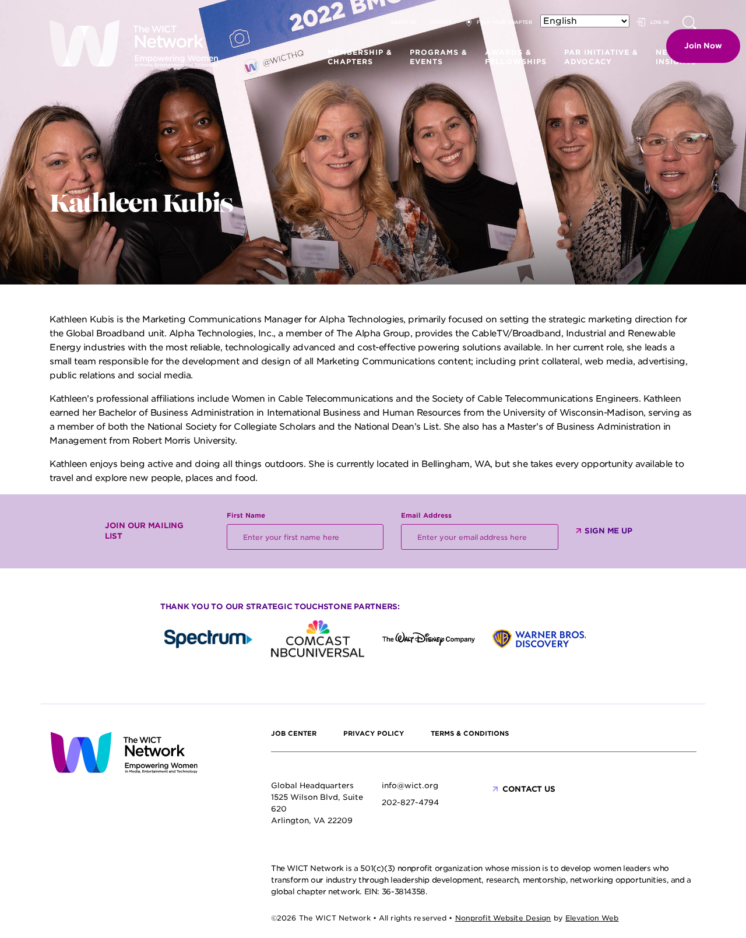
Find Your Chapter (504, 22)
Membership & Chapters (360, 57)
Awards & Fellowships (516, 57)
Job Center (293, 733)
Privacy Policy (373, 733)
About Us (403, 22)
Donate (441, 22)
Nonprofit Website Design (503, 918)
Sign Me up (608, 530)
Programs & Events (438, 57)
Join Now (703, 45)
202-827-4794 (410, 802)
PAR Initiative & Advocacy (601, 57)
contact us (528, 789)
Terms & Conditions (470, 733)
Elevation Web (592, 918)
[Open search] (689, 23)
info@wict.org (410, 785)
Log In (659, 22)
